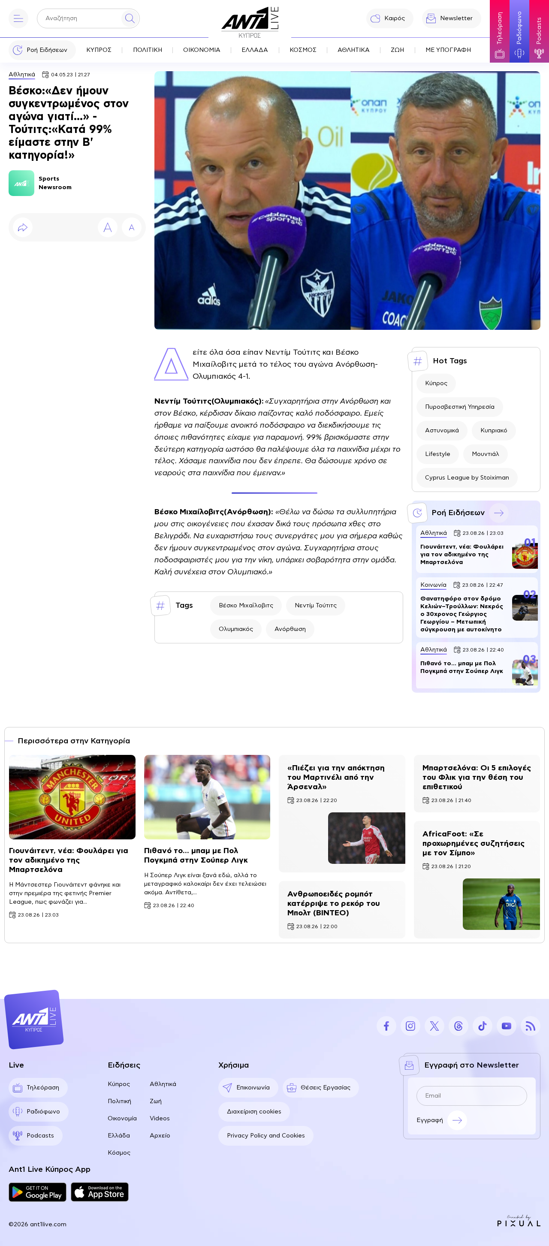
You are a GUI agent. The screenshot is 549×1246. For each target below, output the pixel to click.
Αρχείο (160, 1136)
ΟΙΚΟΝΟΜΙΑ (201, 50)
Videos (160, 1119)
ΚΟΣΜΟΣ (303, 50)
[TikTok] (482, 1026)
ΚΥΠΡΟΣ (99, 50)
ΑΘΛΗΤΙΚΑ (354, 50)
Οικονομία (122, 1119)
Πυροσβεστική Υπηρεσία (460, 407)
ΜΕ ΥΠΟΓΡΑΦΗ (448, 50)
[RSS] (530, 1026)
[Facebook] (386, 1026)
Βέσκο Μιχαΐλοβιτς (246, 606)
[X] (434, 1026)
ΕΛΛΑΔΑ (254, 50)
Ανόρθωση (290, 629)
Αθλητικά (22, 75)
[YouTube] (506, 1026)
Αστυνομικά (442, 431)
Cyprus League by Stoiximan (467, 478)
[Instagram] (410, 1026)
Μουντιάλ (485, 454)
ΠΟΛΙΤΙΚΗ (147, 50)
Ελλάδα (119, 1136)
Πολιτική (119, 1101)
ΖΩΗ (397, 50)
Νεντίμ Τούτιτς (316, 606)
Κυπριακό (493, 431)
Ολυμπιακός (236, 629)
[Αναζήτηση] (130, 18)
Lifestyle (437, 454)
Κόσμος (119, 1153)
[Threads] (458, 1026)
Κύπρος (436, 383)
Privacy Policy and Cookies (266, 1136)
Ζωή (156, 1101)
